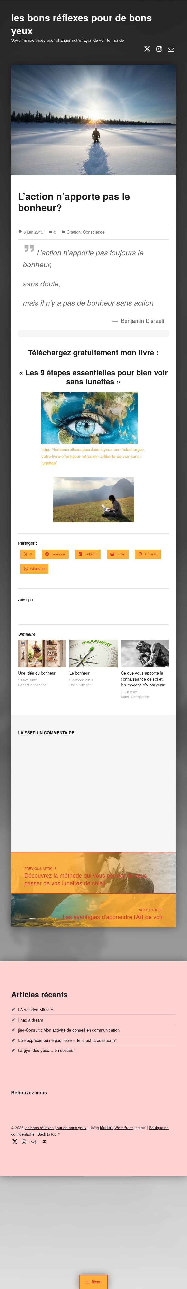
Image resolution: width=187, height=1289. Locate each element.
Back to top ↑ (48, 1133)
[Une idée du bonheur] (42, 653)
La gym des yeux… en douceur (46, 1050)
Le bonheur (79, 673)
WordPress (123, 1127)
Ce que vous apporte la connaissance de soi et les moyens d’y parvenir (143, 679)
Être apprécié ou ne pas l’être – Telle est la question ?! (67, 1040)
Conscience (93, 232)
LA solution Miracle (35, 1009)
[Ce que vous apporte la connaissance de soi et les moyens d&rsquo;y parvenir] (145, 653)
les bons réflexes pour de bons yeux (81, 23)
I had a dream (30, 1020)
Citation (74, 232)
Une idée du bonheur (37, 673)
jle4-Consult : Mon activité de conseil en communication (69, 1030)
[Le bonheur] (93, 653)
